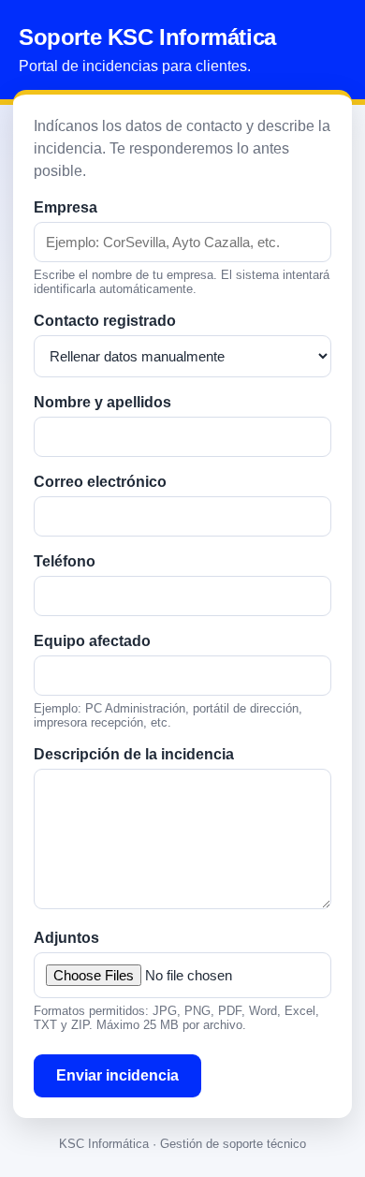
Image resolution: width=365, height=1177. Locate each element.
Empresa (65, 207)
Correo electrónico (100, 482)
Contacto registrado (105, 321)
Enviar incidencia (117, 1075)
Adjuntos (66, 938)
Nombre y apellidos (102, 402)
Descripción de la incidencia (134, 754)
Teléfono (64, 561)
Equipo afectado (92, 641)
